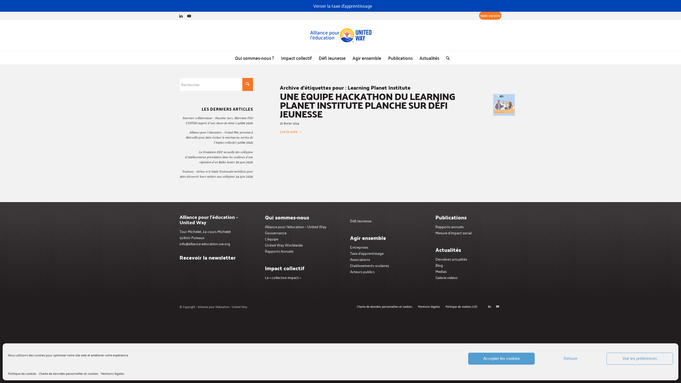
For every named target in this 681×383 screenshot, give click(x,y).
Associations (360, 259)
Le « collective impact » (283, 277)
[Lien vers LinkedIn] (181, 16)
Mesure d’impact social (453, 232)
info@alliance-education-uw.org (205, 243)
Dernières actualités (451, 259)
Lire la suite (289, 131)
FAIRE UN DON (490, 15)
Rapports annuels (449, 226)
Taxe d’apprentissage (367, 253)
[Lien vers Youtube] (189, 16)
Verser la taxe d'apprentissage (342, 5)
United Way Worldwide (284, 245)
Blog (439, 265)
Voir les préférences (639, 358)
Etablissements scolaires (369, 265)
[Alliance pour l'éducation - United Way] (340, 35)
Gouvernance (275, 232)
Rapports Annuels (279, 251)
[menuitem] (488, 15)
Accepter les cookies (501, 358)
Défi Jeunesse (360, 220)
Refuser (571, 358)
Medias (441, 271)
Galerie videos (446, 277)
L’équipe (271, 238)
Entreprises (359, 247)
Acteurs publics (362, 271)
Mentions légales (112, 373)
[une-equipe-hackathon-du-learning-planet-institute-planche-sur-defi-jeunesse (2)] (504, 105)
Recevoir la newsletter (208, 257)
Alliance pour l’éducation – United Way (295, 226)
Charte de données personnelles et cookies (68, 373)
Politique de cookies (22, 373)
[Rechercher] (446, 57)
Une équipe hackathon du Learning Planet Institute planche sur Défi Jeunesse (367, 105)
